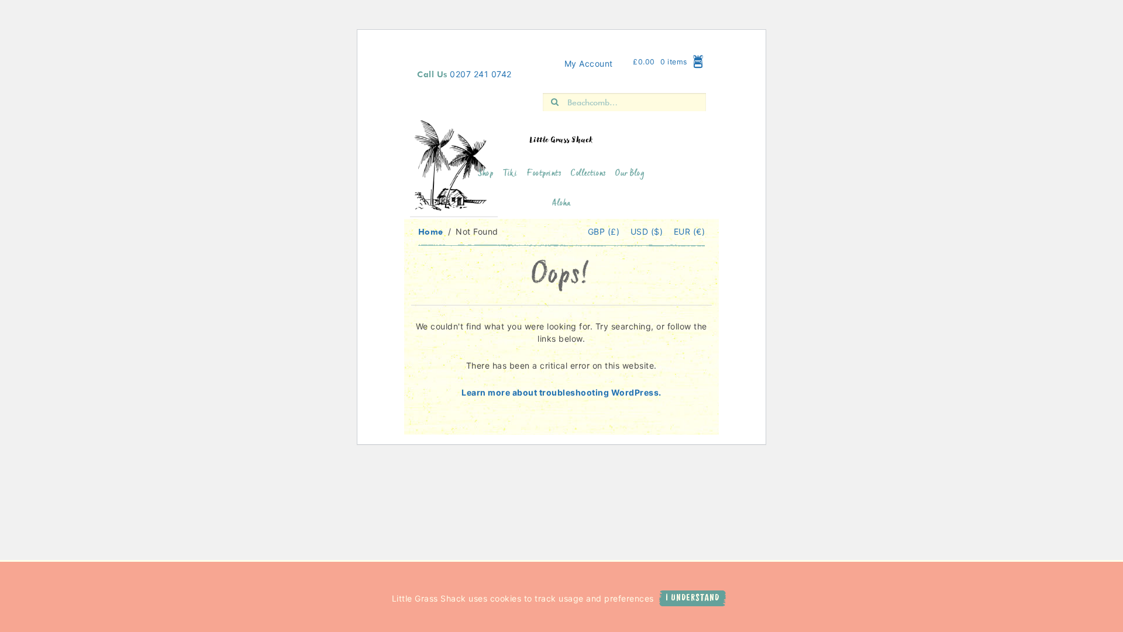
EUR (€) (689, 231)
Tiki (510, 174)
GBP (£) (605, 231)
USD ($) (648, 231)
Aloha (561, 204)
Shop (485, 174)
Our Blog (630, 174)
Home (430, 231)
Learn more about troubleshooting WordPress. (561, 392)
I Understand (692, 598)
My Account (588, 63)
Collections (588, 174)
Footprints (544, 174)
